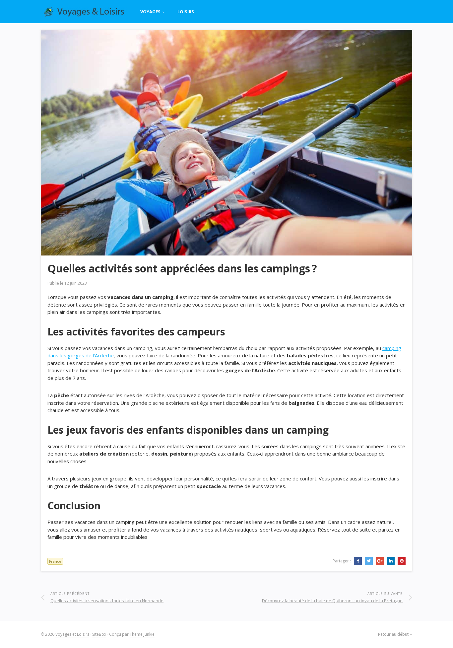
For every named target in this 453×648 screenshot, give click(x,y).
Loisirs (185, 12)
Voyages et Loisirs (72, 634)
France (55, 561)
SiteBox (99, 634)
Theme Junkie (142, 634)
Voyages (150, 12)
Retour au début (394, 634)
